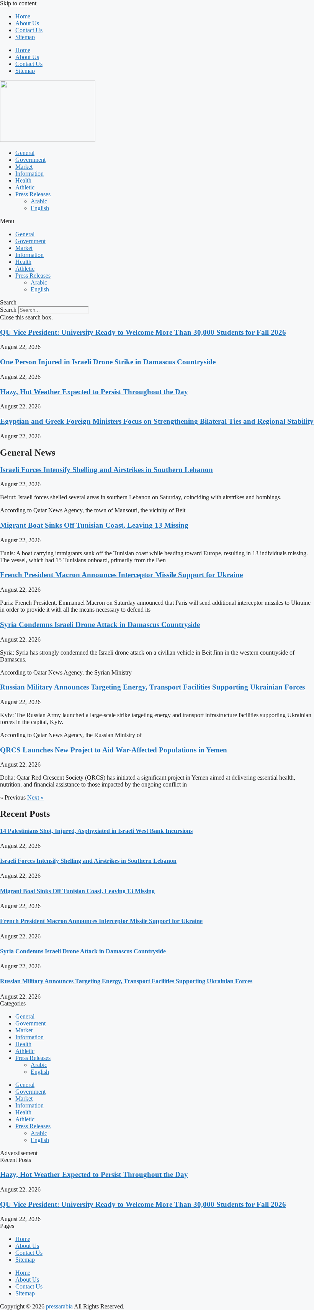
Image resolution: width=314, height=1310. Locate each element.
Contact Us (29, 30)
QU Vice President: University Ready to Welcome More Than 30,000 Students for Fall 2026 (143, 332)
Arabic (39, 201)
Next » (35, 797)
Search (8, 309)
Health (23, 180)
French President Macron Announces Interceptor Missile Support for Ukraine (121, 575)
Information (29, 173)
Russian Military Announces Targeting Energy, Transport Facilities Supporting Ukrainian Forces (152, 687)
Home (22, 16)
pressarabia (60, 1306)
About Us (27, 23)
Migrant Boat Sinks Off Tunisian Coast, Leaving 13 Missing (94, 525)
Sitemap (25, 37)
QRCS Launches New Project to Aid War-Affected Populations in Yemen (113, 750)
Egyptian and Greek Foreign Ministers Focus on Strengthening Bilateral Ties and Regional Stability (157, 421)
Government (30, 159)
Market (24, 166)
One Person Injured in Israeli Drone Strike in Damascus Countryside (108, 362)
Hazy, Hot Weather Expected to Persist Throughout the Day (94, 392)
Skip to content (18, 3)
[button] (157, 221)
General (24, 153)
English (40, 208)
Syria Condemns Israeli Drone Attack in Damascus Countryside (100, 624)
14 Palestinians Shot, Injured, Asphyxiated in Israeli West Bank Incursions (96, 831)
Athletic (24, 187)
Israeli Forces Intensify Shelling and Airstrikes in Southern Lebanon (106, 470)
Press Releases (33, 194)
